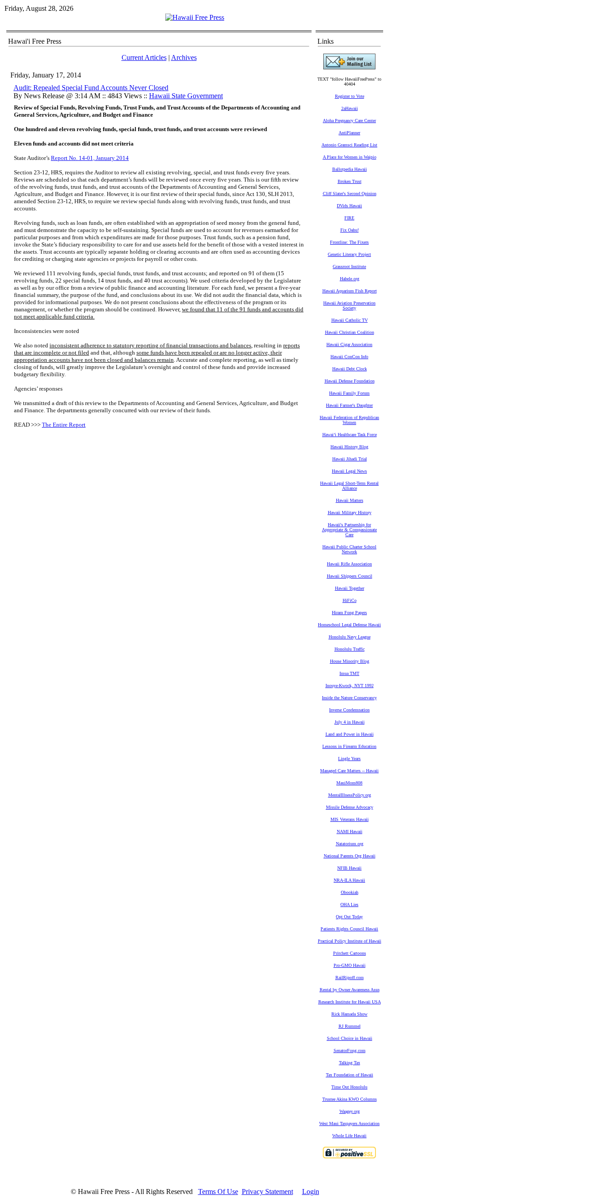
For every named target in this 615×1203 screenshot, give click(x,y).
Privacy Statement (267, 1191)
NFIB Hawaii (349, 868)
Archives (184, 57)
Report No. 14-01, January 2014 (90, 158)
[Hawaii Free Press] (194, 17)
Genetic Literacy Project (349, 254)
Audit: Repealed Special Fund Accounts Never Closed (91, 87)
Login (310, 1191)
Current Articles (144, 57)
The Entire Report (64, 424)
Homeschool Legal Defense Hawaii (349, 624)
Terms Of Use (218, 1191)
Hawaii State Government (186, 96)
